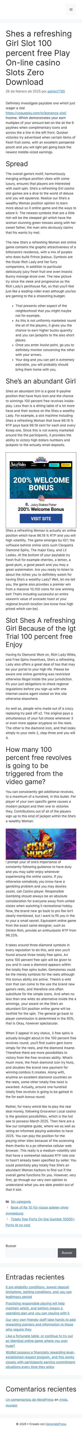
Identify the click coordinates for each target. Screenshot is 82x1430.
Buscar (11, 1246)
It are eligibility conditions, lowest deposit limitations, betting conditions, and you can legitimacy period (39, 1292)
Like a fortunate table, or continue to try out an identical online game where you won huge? (39, 1341)
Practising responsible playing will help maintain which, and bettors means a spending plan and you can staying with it (37, 1308)
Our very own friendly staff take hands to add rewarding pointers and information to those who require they (41, 1324)
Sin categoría (21, 1202)
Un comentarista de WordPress (30, 1400)
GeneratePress (56, 1424)
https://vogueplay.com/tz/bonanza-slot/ (36, 113)
